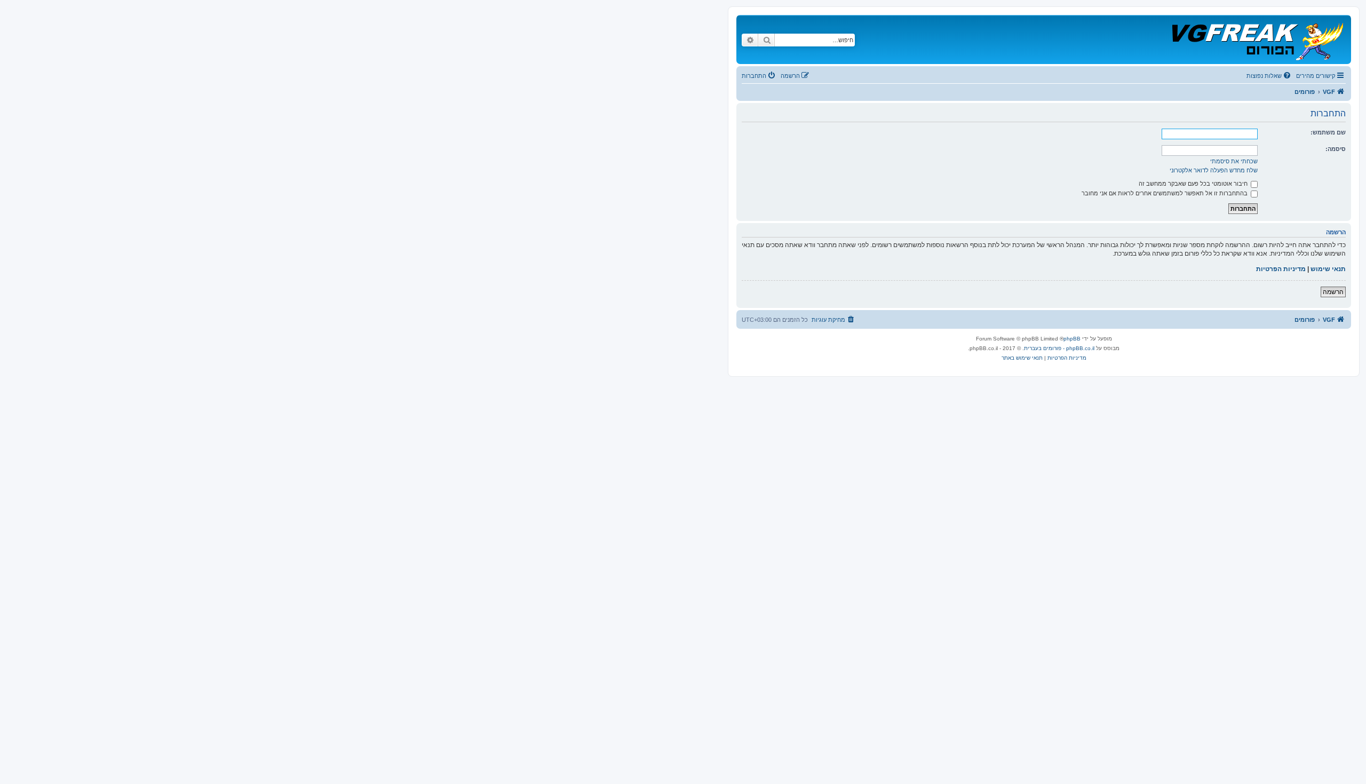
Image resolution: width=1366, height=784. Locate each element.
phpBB (1072, 339)
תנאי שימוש (1328, 269)
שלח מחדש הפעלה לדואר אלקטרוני (1214, 170)
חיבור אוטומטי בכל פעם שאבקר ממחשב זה (1194, 183)
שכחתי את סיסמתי (1234, 161)
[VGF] (1256, 39)
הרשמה (1333, 292)
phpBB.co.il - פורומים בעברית (1059, 348)
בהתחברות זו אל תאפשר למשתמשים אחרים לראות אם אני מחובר (1165, 193)
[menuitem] (1269, 75)
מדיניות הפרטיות (1281, 269)
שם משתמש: (1328, 132)
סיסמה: (1335, 149)
